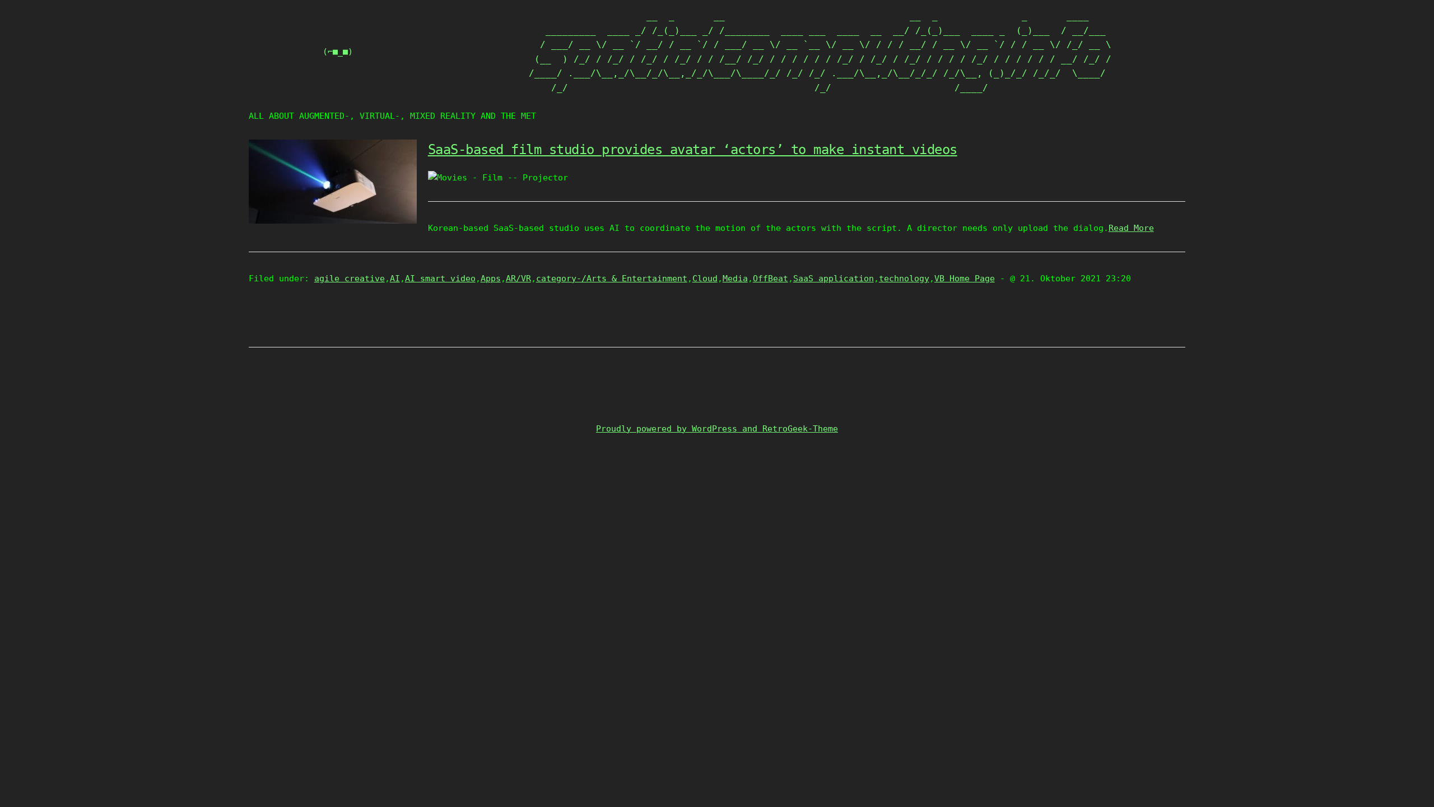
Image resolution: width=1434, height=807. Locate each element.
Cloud (705, 278)
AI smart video (440, 278)
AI (395, 278)
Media (735, 278)
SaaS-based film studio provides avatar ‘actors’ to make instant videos (692, 149)
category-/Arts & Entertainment (611, 278)
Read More (1131, 228)
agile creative (349, 278)
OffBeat (770, 278)
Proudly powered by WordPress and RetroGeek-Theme (717, 429)
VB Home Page (964, 278)
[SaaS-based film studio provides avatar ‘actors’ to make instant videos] (333, 221)
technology (904, 278)
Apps (491, 278)
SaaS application (833, 278)
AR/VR (518, 278)
